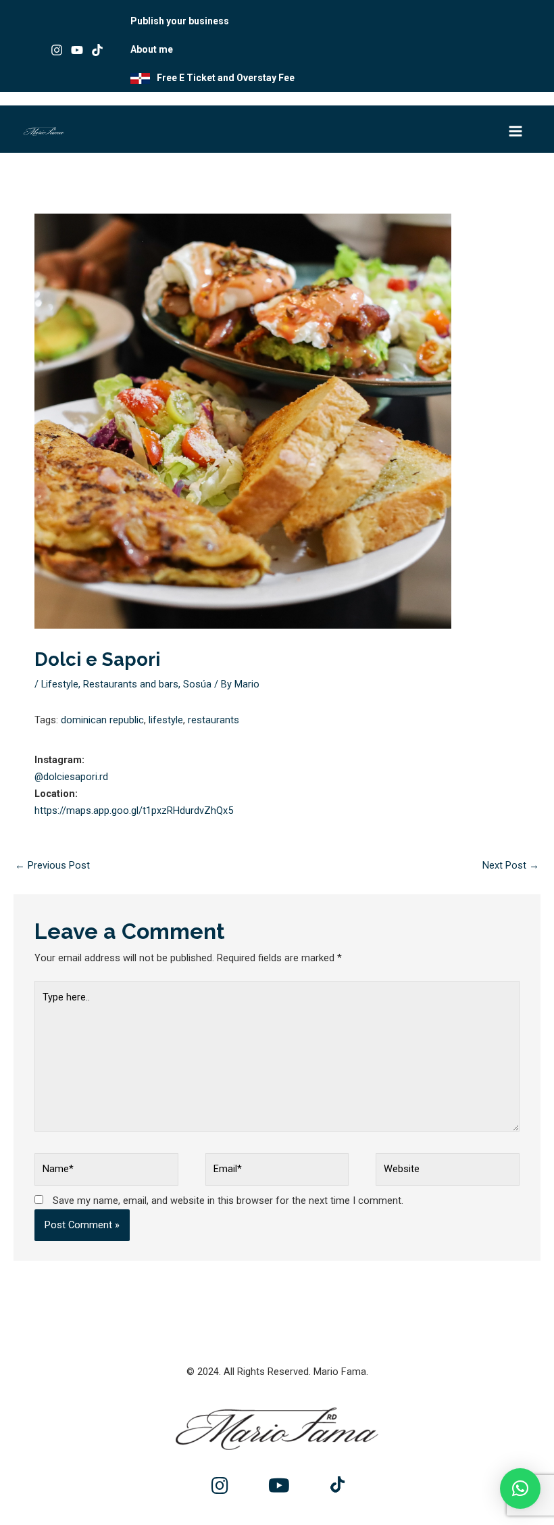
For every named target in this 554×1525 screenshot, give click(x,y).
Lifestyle (59, 684)
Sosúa (197, 684)
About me (151, 49)
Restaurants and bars (130, 684)
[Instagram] (57, 50)
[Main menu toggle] (515, 131)
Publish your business (179, 21)
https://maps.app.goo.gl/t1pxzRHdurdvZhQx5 (133, 810)
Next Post (510, 865)
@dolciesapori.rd (71, 777)
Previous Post (52, 865)
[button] (520, 1488)
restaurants (213, 720)
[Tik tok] (97, 50)
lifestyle (166, 720)
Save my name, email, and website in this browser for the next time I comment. (228, 1200)
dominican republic (102, 720)
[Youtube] (77, 50)
